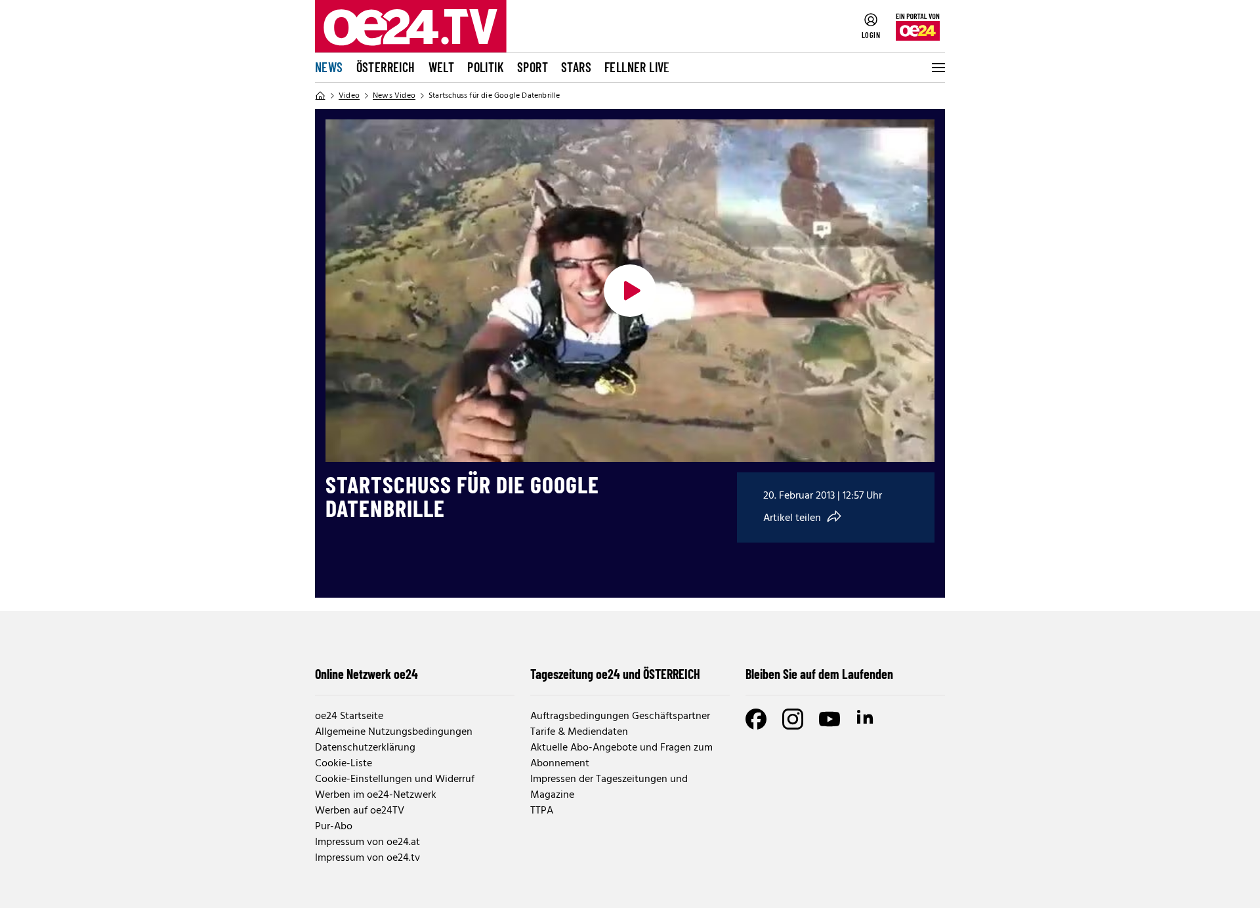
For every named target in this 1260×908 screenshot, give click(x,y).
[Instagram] (792, 719)
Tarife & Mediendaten (579, 732)
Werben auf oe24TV (359, 810)
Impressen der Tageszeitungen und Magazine (609, 787)
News (329, 67)
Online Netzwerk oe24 (366, 674)
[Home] (320, 96)
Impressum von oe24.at (367, 842)
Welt (442, 67)
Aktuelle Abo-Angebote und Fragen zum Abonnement (621, 755)
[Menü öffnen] (937, 67)
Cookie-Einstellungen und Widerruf (394, 779)
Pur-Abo (333, 826)
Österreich (385, 67)
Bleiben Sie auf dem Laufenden (819, 674)
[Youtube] (829, 719)
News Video (394, 96)
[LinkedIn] (866, 719)
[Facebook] (756, 719)
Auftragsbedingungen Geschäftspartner (620, 716)
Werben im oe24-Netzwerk (375, 795)
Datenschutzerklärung (365, 747)
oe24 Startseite (349, 716)
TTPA (541, 810)
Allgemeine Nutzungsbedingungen (393, 732)
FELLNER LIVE (637, 67)
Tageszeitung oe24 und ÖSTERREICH (615, 674)
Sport (532, 67)
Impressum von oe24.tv (367, 858)
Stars (576, 67)
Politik (485, 67)
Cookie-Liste (343, 763)
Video (349, 96)
